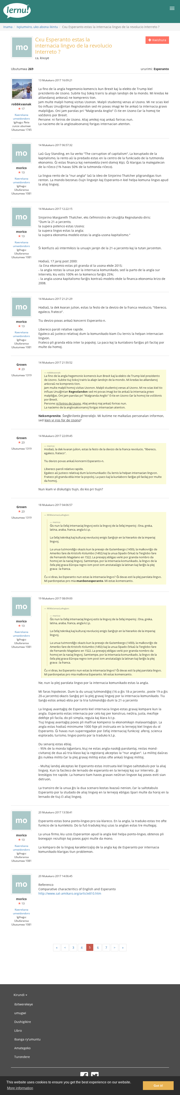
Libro (18, 1030)
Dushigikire (22, 1022)
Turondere (22, 1057)
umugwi (20, 1013)
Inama (8, 27)
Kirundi (19, 995)
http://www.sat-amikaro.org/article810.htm (69, 893)
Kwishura (158, 40)
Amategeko (22, 1048)
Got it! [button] (158, 1085)
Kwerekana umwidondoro (21, 116)
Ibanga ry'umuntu (27, 1039)
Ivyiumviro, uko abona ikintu (37, 27)
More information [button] (20, 1088)
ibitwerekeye (23, 1004)
